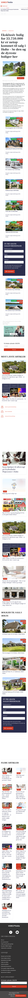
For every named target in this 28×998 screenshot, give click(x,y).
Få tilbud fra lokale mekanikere (8, 970)
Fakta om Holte (4, 962)
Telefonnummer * (8, 248)
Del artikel (20, 78)
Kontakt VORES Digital (6, 946)
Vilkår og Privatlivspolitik (7, 944)
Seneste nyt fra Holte (6, 956)
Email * (6, 254)
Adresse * (6, 259)
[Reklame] (14, 331)
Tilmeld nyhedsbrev (20, 995)
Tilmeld (14, 349)
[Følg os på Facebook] (10, 932)
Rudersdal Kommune (6, 966)
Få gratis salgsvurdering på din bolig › (13, 132)
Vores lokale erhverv (6, 958)
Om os (2, 940)
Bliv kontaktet (10, 271)
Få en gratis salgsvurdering (7, 968)
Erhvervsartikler (5, 964)
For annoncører (4, 942)
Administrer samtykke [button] (6, 948)
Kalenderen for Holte (6, 960)
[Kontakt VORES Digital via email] (17, 932)
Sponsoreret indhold (6, 972)
